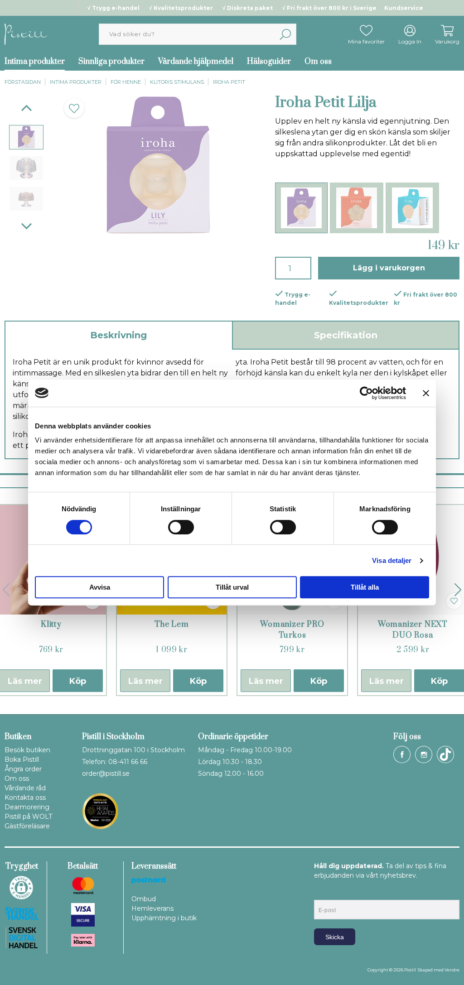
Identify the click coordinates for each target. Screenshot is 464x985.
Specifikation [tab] (345, 335)
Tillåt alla (365, 587)
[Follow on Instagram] (424, 754)
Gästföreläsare (27, 826)
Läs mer (145, 681)
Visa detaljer (391, 560)
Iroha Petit (229, 82)
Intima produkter (76, 82)
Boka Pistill (22, 759)
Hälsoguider (269, 62)
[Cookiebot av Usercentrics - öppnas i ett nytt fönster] (366, 393)
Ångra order (23, 769)
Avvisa (99, 587)
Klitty (51, 624)
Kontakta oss (25, 797)
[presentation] (26, 137)
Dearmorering (27, 807)
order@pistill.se (106, 773)
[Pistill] (26, 33)
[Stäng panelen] (426, 393)
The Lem (172, 624)
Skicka (334, 937)
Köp (77, 681)
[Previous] (26, 108)
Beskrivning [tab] (118, 335)
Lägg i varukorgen (389, 268)
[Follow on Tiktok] (445, 754)
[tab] (26, 137)
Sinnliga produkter (111, 62)
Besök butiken (27, 750)
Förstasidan (23, 82)
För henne (126, 82)
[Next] (26, 226)
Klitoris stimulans (177, 82)
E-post (322, 892)
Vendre (452, 969)
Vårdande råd (25, 788)
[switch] (181, 527)
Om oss (318, 62)
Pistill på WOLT (28, 816)
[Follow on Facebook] (402, 754)
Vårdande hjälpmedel (195, 62)
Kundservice (403, 8)
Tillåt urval (232, 587)
